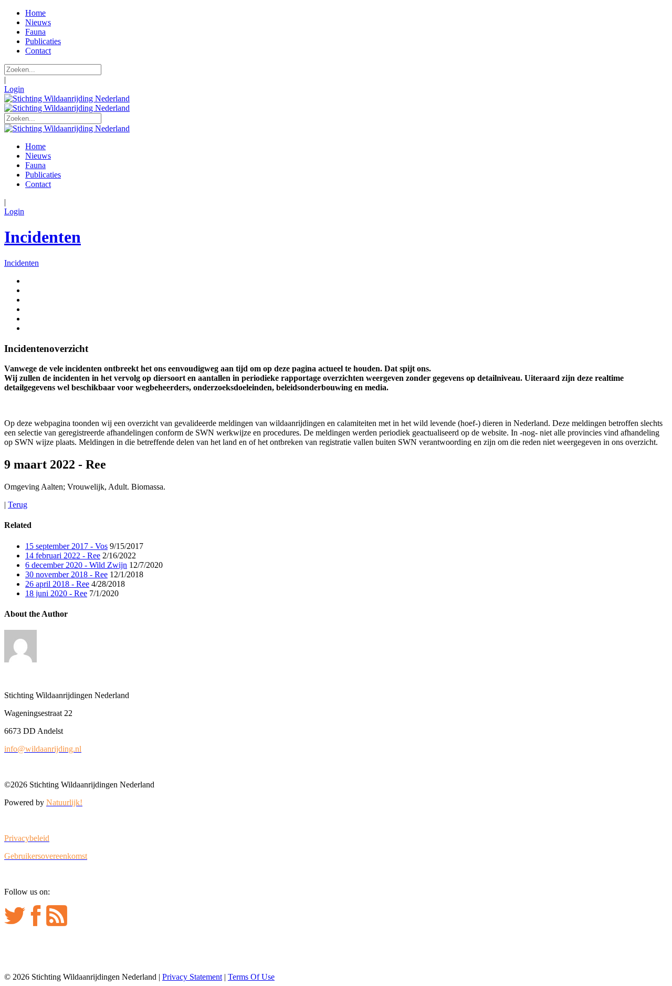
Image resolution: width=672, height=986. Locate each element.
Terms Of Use (251, 976)
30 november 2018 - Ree (66, 574)
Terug (17, 504)
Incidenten (42, 236)
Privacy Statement (192, 976)
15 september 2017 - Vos (66, 546)
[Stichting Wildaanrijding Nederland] (67, 98)
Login (14, 89)
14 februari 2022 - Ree (62, 555)
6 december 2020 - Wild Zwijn (76, 565)
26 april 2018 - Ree (57, 583)
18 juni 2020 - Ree (56, 593)
